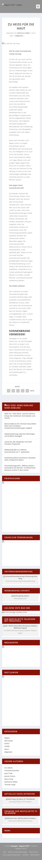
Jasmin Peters (9, 776)
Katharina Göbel (23, 33)
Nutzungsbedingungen (12, 855)
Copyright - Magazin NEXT (20, 846)
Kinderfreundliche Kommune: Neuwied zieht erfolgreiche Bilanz (19, 459)
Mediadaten (35, 855)
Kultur (6, 743)
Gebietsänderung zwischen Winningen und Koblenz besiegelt (19, 435)
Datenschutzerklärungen (17, 852)
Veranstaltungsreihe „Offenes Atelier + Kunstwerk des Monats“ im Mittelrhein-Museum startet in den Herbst (20, 468)
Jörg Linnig (8, 779)
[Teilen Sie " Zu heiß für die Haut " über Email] (22, 390)
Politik (7, 746)
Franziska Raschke (11, 770)
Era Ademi (8, 768)
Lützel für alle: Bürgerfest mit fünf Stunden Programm (18, 443)
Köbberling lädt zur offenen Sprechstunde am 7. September (17, 451)
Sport (6, 749)
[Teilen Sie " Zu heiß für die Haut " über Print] (27, 390)
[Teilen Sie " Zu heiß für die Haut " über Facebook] (8, 390)
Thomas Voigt (9, 784)
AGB (4, 852)
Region (7, 738)
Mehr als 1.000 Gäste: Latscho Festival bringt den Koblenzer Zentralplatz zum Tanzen (19, 415)
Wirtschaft (8, 741)
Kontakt (25, 855)
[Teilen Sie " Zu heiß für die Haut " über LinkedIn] (18, 390)
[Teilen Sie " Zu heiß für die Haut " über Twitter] (13, 390)
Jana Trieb (8, 773)
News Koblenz (12, 408)
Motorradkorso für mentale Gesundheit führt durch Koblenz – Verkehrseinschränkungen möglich (20, 426)
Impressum (33, 852)
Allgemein (19, 36)
